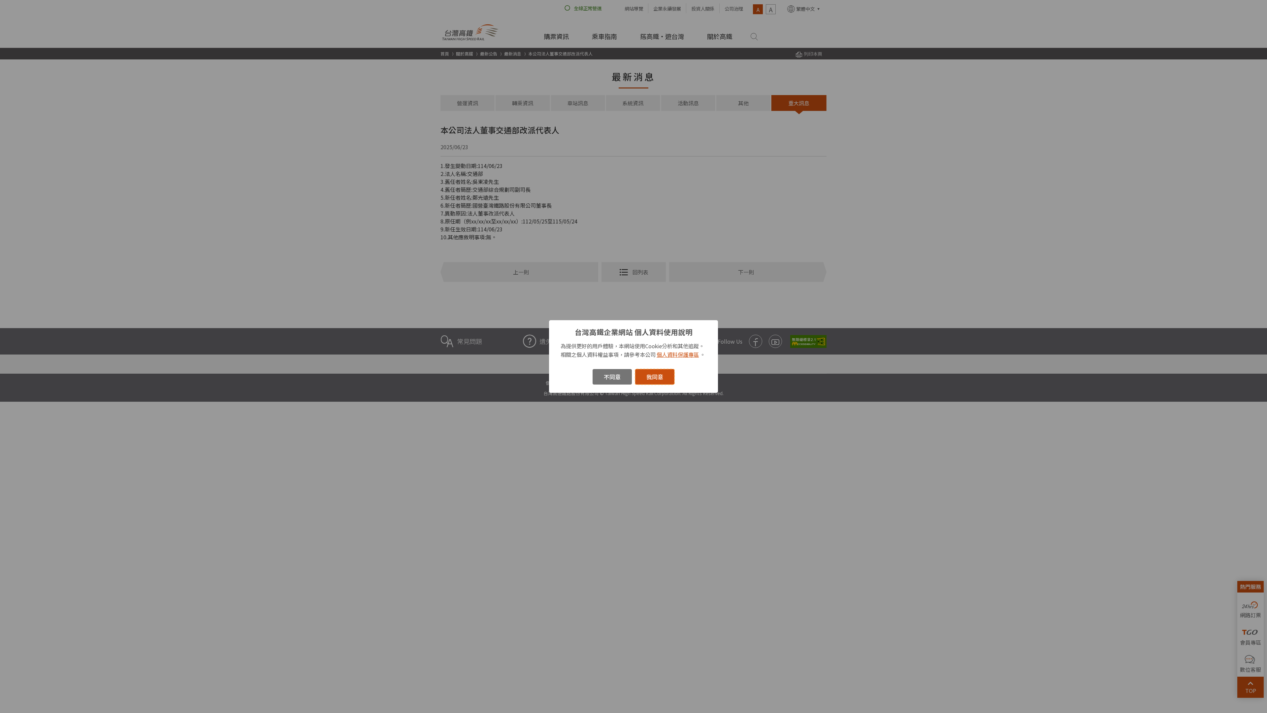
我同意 (654, 377)
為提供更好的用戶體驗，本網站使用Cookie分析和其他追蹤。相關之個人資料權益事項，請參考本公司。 (633, 350)
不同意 (612, 377)
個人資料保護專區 (678, 354)
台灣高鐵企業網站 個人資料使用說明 (634, 332)
